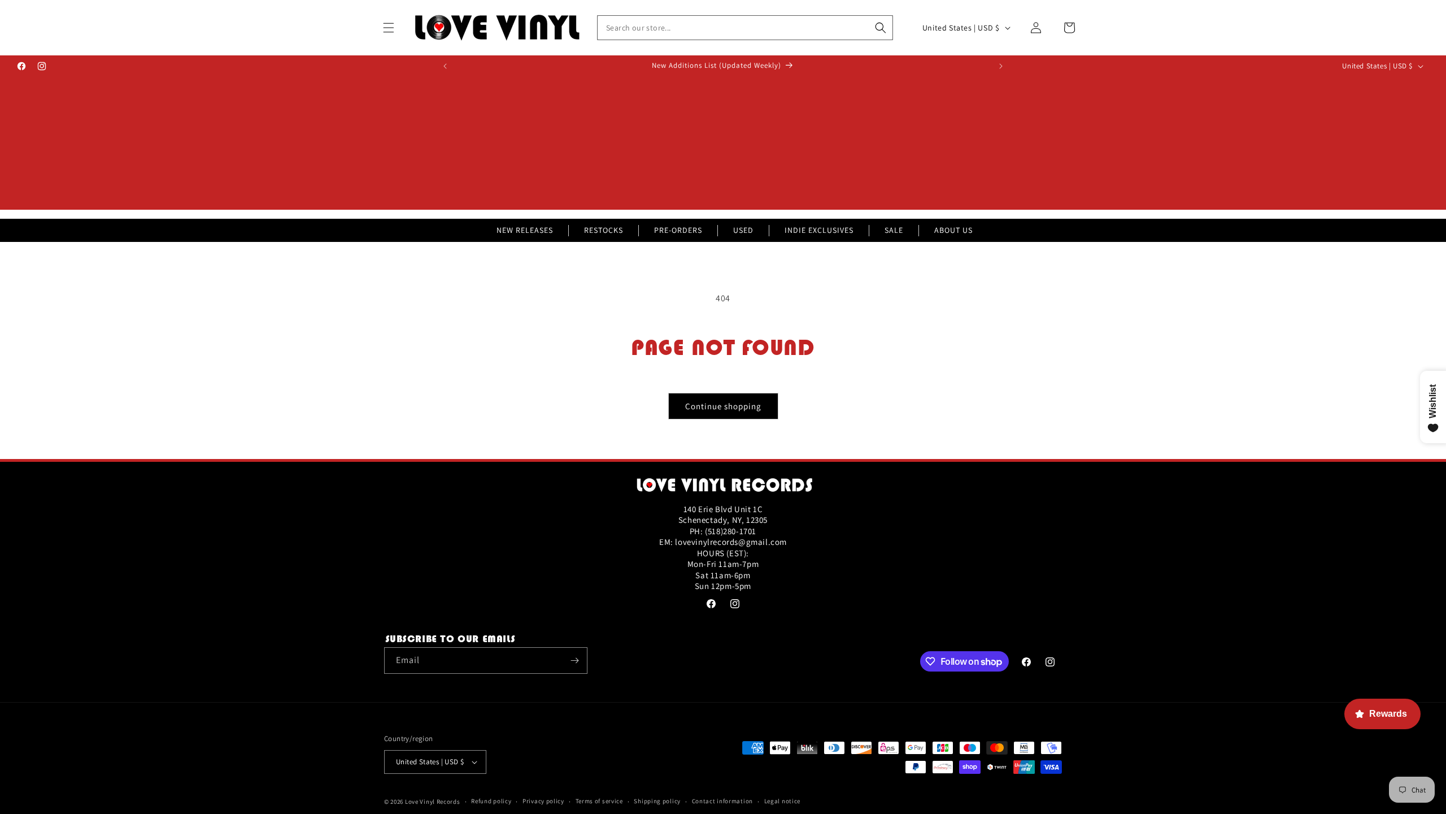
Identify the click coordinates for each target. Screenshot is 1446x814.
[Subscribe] (574, 660)
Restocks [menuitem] (603, 230)
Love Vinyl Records (432, 802)
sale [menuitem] (894, 230)
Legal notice (782, 801)
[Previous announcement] (445, 66)
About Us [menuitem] (953, 230)
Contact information (722, 801)
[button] (388, 27)
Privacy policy (543, 801)
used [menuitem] (743, 230)
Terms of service (599, 801)
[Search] (880, 28)
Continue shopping (723, 406)
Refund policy (491, 801)
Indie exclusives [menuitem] (819, 230)
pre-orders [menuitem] (678, 230)
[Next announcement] (1000, 66)
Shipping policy (657, 801)
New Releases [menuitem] (524, 230)
